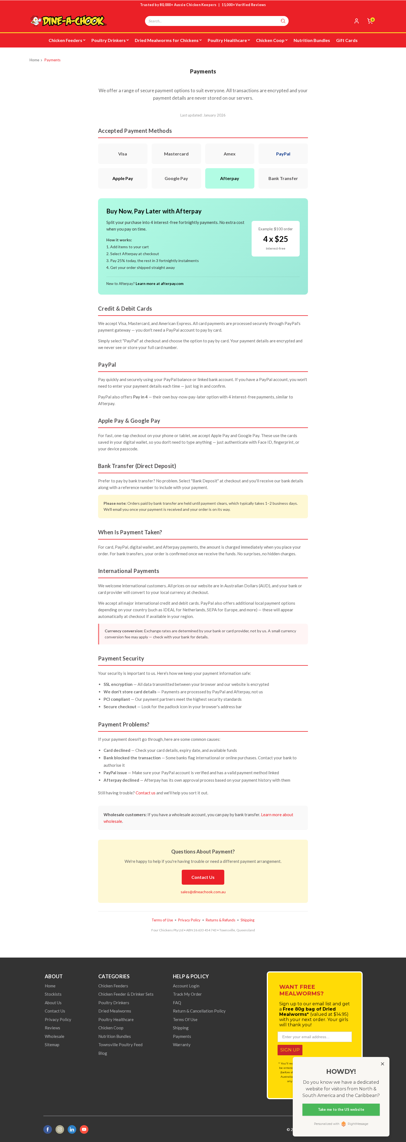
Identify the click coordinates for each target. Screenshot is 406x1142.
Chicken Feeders (65, 40)
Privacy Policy (189, 920)
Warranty (182, 1044)
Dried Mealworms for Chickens (167, 40)
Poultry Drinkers (108, 40)
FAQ (177, 1002)
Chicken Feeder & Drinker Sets (126, 994)
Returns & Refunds (220, 920)
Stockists (53, 994)
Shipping (247, 920)
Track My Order (187, 994)
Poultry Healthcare (227, 40)
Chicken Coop (270, 40)
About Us (53, 1002)
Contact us (145, 792)
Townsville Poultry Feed (120, 1044)
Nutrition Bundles (312, 40)
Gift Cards (347, 40)
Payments (52, 60)
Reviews (52, 1027)
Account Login (186, 985)
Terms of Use (162, 920)
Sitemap (52, 1044)
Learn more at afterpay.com (159, 283)
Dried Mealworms (114, 1010)
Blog (102, 1053)
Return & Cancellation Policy (199, 1010)
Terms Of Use (185, 1019)
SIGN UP (290, 1050)
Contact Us (203, 877)
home (50, 985)
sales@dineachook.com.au (203, 891)
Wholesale (54, 1036)
